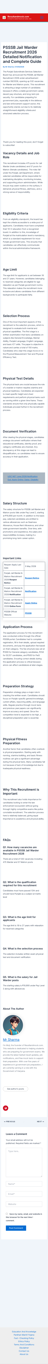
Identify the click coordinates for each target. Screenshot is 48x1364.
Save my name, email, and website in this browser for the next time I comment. (24, 1217)
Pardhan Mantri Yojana (24, 1335)
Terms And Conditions (24, 1344)
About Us (24, 1354)
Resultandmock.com (18, 16)
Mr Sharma (11, 1040)
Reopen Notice (32, 578)
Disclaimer (24, 1348)
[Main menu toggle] (41, 17)
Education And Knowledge (24, 1331)
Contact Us (24, 1351)
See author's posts (15, 1089)
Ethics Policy (24, 1341)
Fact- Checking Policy (24, 1338)
